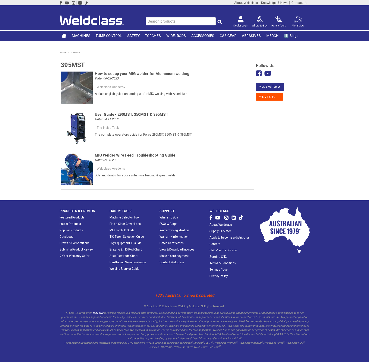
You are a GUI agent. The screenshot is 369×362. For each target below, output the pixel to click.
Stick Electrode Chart (124, 256)
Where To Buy (169, 217)
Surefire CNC (218, 256)
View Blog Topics (270, 86)
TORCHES (153, 36)
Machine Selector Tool (124, 217)
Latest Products (70, 224)
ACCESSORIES (202, 36)
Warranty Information (174, 236)
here (230, 338)
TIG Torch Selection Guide (127, 236)
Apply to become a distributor (229, 237)
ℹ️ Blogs (291, 36)
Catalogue (66, 236)
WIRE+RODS (176, 36)
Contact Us (299, 2)
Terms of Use (218, 269)
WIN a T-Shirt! (269, 96)
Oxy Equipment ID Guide (126, 243)
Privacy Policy (218, 276)
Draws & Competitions (74, 243)
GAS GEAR (228, 36)
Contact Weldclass (172, 262)
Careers (214, 244)
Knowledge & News (274, 2)
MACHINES (81, 36)
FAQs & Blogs (168, 224)
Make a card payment (174, 256)
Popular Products (71, 230)
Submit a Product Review (77, 249)
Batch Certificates (172, 243)
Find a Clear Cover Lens (125, 224)
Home (64, 35)
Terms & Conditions (222, 263)
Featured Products (72, 217)
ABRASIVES (251, 36)
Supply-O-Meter (220, 231)
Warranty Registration (174, 230)
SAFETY (133, 36)
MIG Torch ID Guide (122, 230)
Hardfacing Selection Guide (128, 262)
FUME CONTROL (109, 36)
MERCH (272, 36)
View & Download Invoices (177, 249)
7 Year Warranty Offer (74, 256)
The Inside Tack (108, 128)
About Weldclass (246, 2)
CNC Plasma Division (223, 250)
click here (98, 312)
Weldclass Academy (111, 87)
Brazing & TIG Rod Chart (126, 249)
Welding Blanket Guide (124, 268)
